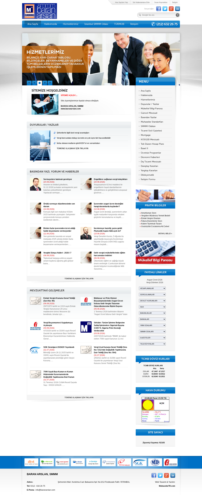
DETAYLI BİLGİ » (165, 233)
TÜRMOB (119, 24)
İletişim (175, 2)
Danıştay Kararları (149, 166)
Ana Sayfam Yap (121, 2)
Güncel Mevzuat (149, 113)
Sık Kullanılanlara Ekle (141, 2)
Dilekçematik (147, 175)
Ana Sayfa (32, 24)
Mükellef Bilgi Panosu (152, 108)
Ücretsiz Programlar (151, 153)
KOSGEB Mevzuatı (150, 139)
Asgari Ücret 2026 (154, 280)
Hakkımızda (50, 24)
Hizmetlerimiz (70, 24)
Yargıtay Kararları (149, 170)
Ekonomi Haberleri (150, 157)
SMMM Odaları (148, 126)
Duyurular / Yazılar (150, 104)
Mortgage (146, 135)
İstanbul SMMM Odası (96, 24)
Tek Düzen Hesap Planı (152, 144)
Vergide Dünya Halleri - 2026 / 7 (57, 253)
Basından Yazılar (149, 117)
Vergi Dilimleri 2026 (154, 282)
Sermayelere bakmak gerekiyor (57, 179)
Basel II (144, 148)
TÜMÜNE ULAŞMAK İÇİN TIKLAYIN (79, 279)
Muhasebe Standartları (152, 122)
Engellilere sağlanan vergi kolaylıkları (110, 179)
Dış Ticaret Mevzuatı (151, 161)
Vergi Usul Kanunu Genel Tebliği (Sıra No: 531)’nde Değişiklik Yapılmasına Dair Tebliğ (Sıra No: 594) (110, 350)
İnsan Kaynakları (160, 2)
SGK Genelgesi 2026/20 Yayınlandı (58, 347)
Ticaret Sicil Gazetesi (151, 130)
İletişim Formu (148, 179)
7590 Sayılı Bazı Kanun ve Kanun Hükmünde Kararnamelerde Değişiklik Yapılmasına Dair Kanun (58, 374)
